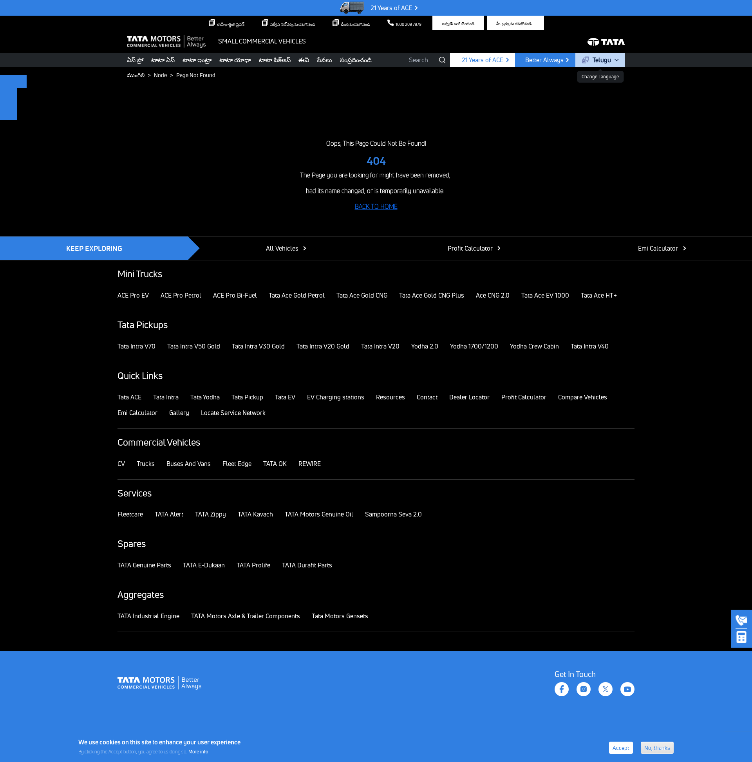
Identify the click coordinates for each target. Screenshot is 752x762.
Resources (390, 397)
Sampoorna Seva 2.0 (393, 514)
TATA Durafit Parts (307, 565)
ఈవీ (303, 60)
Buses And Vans (188, 463)
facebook (562, 689)
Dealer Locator (469, 397)
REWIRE (309, 463)
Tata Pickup (247, 397)
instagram (584, 689)
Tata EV (285, 397)
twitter (605, 689)
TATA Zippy (210, 514)
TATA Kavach (255, 514)
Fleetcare (130, 514)
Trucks (146, 463)
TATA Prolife (253, 565)
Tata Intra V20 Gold (322, 346)
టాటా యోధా (235, 60)
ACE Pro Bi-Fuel (235, 295)
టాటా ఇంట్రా (197, 60)
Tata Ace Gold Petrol (297, 295)
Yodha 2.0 (424, 346)
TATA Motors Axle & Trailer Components (245, 616)
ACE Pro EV (133, 295)
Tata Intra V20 (380, 346)
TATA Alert (169, 514)
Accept (621, 747)
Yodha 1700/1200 (474, 346)
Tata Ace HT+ (599, 295)
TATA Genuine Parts (144, 565)
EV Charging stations (335, 397)
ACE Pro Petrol (181, 295)
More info (198, 751)
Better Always (544, 60)
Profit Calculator (470, 248)
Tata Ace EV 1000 (545, 295)
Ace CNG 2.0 (493, 295)
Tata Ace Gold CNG (361, 295)
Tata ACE (129, 397)
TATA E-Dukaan (204, 565)
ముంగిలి (136, 75)
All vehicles (282, 248)
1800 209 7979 (408, 24)
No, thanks (657, 747)
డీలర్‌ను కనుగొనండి (355, 24)
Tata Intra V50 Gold (193, 346)
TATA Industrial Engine (148, 616)
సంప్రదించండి (356, 60)
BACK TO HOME (376, 206)
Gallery (179, 412)
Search (418, 60)
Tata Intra (166, 397)
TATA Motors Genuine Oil (319, 514)
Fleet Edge (236, 463)
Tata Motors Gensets (340, 616)
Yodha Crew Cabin (534, 346)
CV (121, 463)
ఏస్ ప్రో (135, 60)
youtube (627, 689)
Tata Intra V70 (136, 346)
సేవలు (324, 60)
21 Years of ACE (391, 8)
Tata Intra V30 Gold (258, 346)
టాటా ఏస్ (163, 60)
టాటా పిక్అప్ (275, 60)
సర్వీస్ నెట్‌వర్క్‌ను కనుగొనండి (292, 24)
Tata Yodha (205, 397)
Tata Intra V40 (590, 346)
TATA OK (275, 463)
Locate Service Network (233, 412)
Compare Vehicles (582, 397)
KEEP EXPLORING (94, 248)
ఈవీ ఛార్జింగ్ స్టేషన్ (230, 24)
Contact (427, 397)
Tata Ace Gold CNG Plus (431, 295)
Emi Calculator (658, 248)
